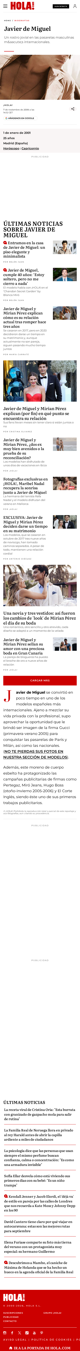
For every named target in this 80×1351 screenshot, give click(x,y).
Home (7, 20)
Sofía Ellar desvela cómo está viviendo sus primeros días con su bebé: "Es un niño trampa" (37, 1180)
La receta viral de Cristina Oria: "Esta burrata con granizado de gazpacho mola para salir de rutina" (39, 1114)
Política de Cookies (51, 1339)
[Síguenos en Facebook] (13, 1332)
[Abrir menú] (5, 6)
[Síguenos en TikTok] (27, 1332)
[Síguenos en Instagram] (5, 1332)
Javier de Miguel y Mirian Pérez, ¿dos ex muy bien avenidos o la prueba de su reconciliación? (23, 448)
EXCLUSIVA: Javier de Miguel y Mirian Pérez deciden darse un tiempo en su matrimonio (25, 524)
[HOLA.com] (40, 1297)
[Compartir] (73, 109)
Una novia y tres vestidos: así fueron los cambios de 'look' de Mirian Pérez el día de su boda (39, 618)
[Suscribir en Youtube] (35, 1332)
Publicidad (11, 1317)
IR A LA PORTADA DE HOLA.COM (42, 1347)
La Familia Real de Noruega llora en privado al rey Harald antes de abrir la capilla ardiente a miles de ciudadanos (38, 1135)
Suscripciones (13, 1313)
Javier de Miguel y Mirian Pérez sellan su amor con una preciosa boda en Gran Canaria (23, 646)
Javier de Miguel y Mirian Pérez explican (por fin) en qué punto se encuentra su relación (36, 413)
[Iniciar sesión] (75, 6)
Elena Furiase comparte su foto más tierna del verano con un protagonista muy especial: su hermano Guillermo (37, 1247)
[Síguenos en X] (20, 1332)
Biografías (22, 20)
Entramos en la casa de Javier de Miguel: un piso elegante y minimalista (24, 249)
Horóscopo (11, 148)
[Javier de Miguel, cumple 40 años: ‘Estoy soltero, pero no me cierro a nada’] (65, 274)
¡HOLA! (8, 105)
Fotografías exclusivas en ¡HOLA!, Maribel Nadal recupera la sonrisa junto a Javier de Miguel (25, 485)
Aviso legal (15, 1339)
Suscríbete (61, 6)
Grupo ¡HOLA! (52, 1313)
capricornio (30, 148)
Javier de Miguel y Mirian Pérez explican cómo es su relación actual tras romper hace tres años (24, 317)
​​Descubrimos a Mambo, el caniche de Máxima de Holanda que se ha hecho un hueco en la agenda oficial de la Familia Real (38, 1267)
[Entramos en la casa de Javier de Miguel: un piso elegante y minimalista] (65, 247)
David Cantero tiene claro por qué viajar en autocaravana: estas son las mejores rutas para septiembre (38, 1226)
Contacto (10, 1321)
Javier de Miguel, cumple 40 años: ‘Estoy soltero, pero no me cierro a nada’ (23, 276)
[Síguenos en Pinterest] (42, 1332)
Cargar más (40, 680)
